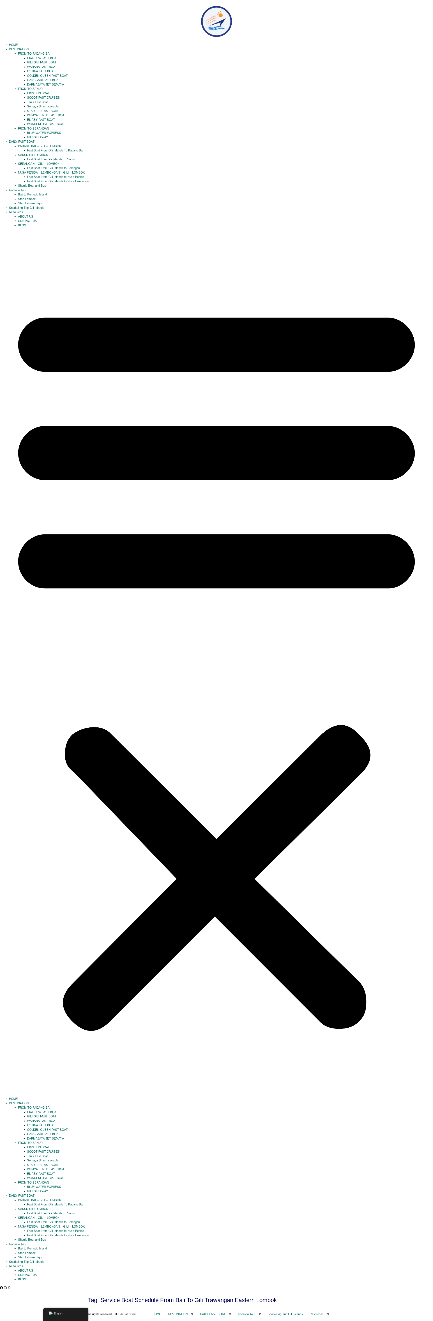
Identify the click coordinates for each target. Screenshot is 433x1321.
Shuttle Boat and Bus (32, 185)
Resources (16, 212)
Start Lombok (27, 199)
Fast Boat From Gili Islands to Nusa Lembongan (58, 181)
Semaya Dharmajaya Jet (43, 106)
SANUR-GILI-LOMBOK (33, 155)
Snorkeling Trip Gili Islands (26, 207)
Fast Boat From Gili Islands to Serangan (53, 168)
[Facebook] (1, 1287)
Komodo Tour (17, 190)
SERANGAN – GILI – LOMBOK (39, 163)
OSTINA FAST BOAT (41, 71)
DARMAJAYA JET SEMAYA (45, 84)
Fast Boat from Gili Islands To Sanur (51, 159)
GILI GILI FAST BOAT (41, 62)
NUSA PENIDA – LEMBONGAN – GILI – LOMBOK (51, 172)
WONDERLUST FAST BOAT (46, 124)
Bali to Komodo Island (32, 194)
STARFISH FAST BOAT (43, 111)
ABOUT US (25, 216)
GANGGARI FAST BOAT (43, 80)
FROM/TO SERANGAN (33, 128)
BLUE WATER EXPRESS (44, 133)
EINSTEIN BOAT (38, 93)
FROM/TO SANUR (30, 89)
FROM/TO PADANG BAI (34, 53)
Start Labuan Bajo (29, 203)
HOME (13, 44)
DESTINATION (19, 49)
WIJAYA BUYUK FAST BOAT (46, 115)
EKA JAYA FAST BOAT (42, 58)
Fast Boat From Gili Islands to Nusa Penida (55, 177)
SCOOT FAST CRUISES (43, 97)
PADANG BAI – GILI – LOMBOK (39, 146)
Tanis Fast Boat (37, 102)
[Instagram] (5, 1287)
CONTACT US (27, 221)
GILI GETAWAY (37, 137)
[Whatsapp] (9, 1287)
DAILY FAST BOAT (22, 141)
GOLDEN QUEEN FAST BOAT (47, 75)
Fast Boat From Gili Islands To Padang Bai (55, 150)
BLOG (22, 225)
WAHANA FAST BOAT (42, 67)
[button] (216, 662)
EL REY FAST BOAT (41, 119)
